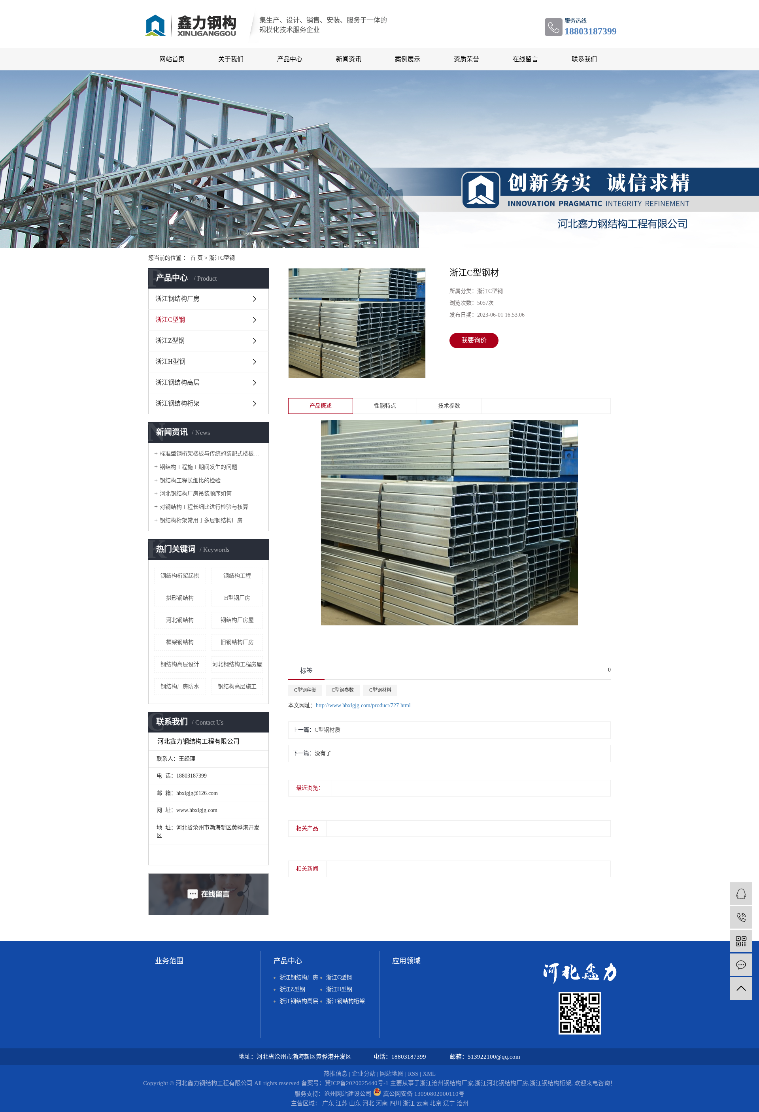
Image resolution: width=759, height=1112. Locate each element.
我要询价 (474, 340)
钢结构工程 (237, 576)
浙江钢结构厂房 (177, 298)
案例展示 (407, 59)
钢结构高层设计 (179, 664)
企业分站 (364, 1073)
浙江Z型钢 (170, 340)
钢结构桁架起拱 (179, 576)
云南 (422, 1103)
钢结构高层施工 (237, 686)
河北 (368, 1103)
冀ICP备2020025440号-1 (357, 1083)
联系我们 (584, 59)
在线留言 (525, 59)
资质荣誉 (466, 59)
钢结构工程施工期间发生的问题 (198, 467)
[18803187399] (741, 917)
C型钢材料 (380, 690)
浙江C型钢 (222, 258)
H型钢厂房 (237, 598)
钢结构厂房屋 (237, 620)
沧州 (462, 1103)
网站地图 (392, 1073)
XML (429, 1073)
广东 (328, 1103)
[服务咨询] (741, 893)
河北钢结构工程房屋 (237, 664)
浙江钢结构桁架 (177, 403)
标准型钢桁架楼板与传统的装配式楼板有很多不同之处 (211, 454)
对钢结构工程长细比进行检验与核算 (204, 507)
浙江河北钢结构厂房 (501, 1083)
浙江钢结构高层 (177, 382)
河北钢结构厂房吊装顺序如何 (196, 494)
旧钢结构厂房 (237, 642)
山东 (355, 1103)
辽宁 (449, 1103)
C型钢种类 (305, 690)
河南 (382, 1103)
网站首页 (172, 59)
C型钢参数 (343, 690)
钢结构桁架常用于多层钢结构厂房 (201, 520)
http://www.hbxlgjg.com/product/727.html (363, 705)
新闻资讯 (348, 59)
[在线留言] (741, 964)
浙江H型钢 (170, 361)
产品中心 (289, 59)
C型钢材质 (327, 730)
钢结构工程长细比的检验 (190, 480)
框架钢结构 (180, 642)
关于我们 (231, 59)
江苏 (341, 1103)
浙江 (409, 1103)
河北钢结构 (180, 620)
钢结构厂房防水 (179, 686)
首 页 (196, 258)
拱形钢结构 (180, 598)
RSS (413, 1073)
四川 (395, 1103)
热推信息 (335, 1073)
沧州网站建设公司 (348, 1094)
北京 (436, 1103)
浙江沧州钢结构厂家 (446, 1083)
